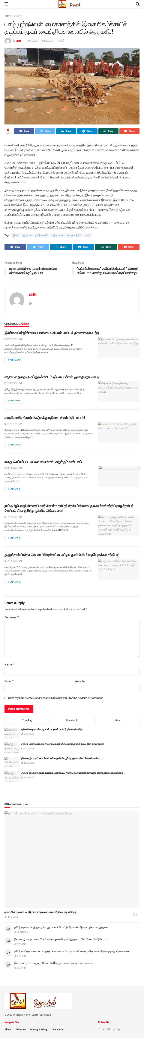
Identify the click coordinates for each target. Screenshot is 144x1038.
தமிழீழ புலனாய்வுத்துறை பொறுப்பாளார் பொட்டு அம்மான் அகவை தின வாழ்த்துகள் (62, 743)
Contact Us (57, 1029)
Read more (14, 360)
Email (9, 681)
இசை (16, 235)
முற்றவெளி (57, 235)
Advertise (21, 1029)
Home (7, 15)
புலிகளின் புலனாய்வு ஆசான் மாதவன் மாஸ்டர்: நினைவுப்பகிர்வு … (53, 729)
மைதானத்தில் (74, 235)
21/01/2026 (11, 383)
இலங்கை (18, 15)
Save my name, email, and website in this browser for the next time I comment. (55, 698)
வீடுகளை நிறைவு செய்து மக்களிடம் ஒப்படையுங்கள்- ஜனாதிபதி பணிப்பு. (52, 377)
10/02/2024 (33, 40)
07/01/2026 (11, 339)
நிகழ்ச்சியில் (41, 235)
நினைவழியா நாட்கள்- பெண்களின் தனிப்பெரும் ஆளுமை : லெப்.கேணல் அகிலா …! (62, 758)
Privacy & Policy (38, 1029)
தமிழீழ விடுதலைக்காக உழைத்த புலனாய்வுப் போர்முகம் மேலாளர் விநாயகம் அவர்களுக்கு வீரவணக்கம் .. (73, 772)
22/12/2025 (11, 468)
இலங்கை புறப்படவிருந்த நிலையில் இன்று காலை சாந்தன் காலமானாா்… (54, 963)
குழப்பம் (27, 235)
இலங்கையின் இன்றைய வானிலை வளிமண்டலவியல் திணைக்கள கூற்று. (52, 333)
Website (80, 681)
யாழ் (88, 235)
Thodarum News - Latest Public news (32, 1015)
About (7, 1029)
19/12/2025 (11, 517)
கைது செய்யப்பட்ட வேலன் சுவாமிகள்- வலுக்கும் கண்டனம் (43, 462)
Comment (11, 617)
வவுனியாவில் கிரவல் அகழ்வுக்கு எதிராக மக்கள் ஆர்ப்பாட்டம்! (44, 418)
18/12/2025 (11, 561)
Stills (18, 40)
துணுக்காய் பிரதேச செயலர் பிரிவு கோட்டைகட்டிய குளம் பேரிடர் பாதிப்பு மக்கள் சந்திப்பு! (61, 555)
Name (9, 664)
